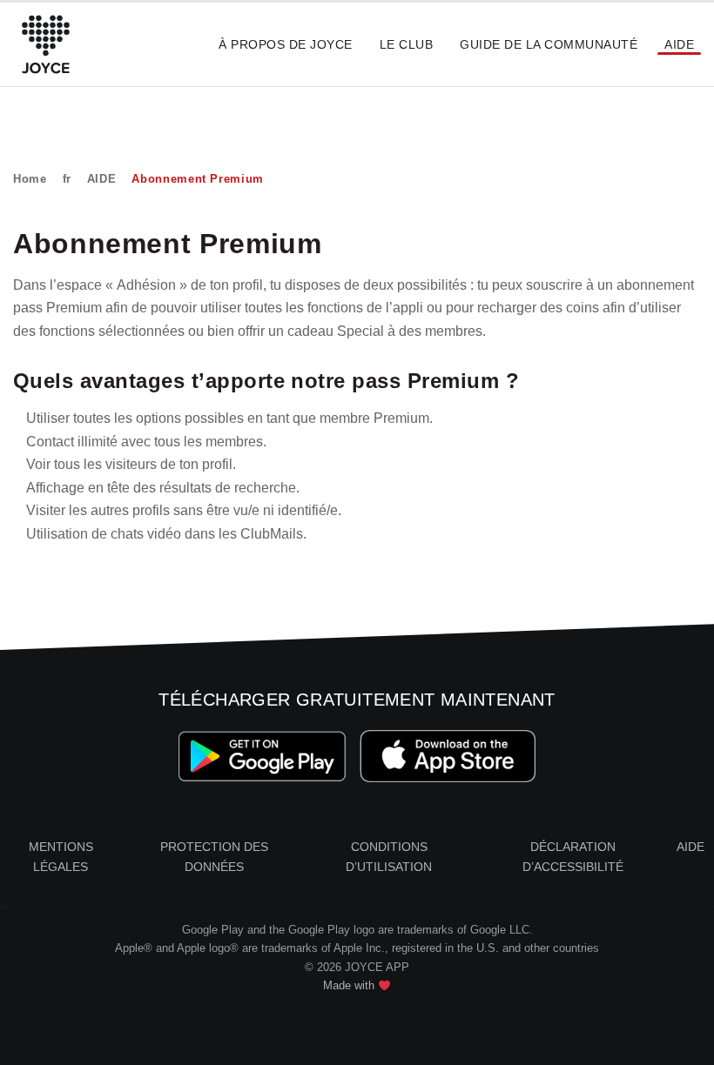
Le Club (406, 44)
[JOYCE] (45, 44)
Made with (350, 985)
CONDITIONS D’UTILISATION (389, 857)
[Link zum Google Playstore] (263, 755)
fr (67, 178)
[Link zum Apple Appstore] (448, 755)
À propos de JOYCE (285, 44)
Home (30, 178)
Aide (679, 44)
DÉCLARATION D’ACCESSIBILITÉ (572, 857)
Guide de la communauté (548, 44)
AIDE (102, 178)
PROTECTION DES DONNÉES (214, 857)
